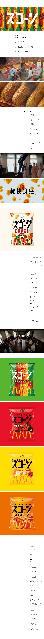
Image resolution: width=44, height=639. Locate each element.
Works (16, 3)
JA (38, 3)
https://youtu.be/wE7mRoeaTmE (23, 52)
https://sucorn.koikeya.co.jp (33, 148)
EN (39, 3)
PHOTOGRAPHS (25, 3)
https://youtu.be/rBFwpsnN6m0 (23, 51)
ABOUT (20, 3)
